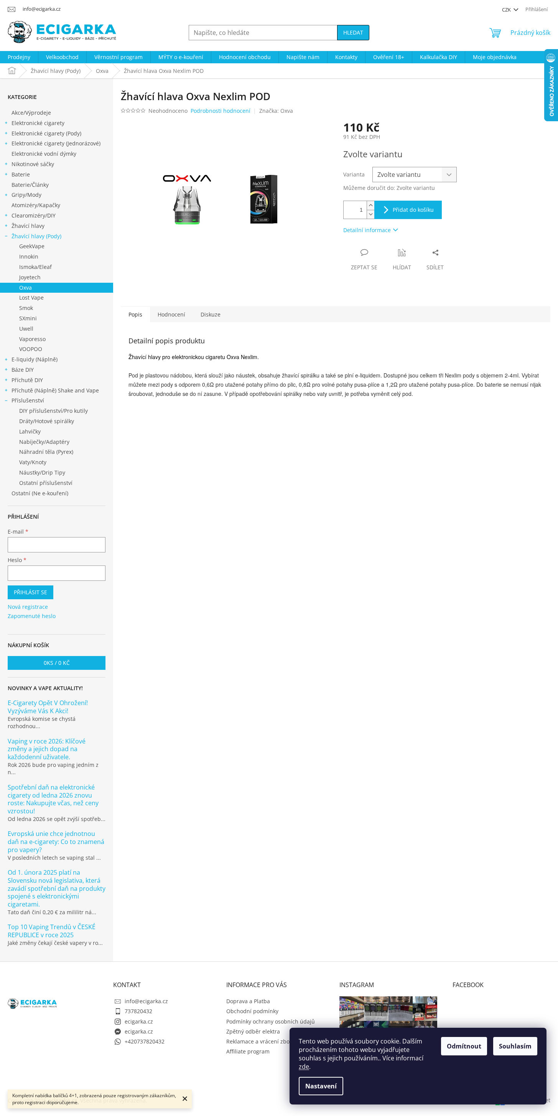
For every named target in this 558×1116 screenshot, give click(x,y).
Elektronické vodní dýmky (44, 153)
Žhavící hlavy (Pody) (36, 236)
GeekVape (31, 246)
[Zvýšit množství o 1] (370, 205)
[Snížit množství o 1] (370, 214)
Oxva (25, 287)
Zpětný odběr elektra (253, 1031)
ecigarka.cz (139, 1021)
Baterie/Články (30, 184)
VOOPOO (30, 349)
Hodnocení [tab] (171, 314)
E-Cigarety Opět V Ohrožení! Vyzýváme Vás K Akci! (48, 707)
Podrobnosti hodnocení (220, 110)
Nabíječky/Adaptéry (44, 441)
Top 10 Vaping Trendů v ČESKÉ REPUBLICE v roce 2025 (51, 931)
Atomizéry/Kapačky (36, 205)
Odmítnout (464, 1046)
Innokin (28, 256)
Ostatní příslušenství (45, 482)
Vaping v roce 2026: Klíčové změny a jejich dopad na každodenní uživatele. (47, 749)
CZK (507, 9)
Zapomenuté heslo (32, 616)
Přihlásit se (30, 592)
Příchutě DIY (27, 380)
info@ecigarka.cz (146, 1001)
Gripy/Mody (26, 194)
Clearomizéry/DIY (34, 215)
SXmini (28, 318)
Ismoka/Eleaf (35, 266)
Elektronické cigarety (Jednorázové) (56, 143)
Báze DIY (23, 369)
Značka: (276, 110)
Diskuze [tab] (211, 314)
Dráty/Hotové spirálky (46, 421)
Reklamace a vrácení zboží (260, 1041)
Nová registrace (28, 606)
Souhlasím (515, 1046)
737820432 (138, 1011)
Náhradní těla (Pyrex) (46, 451)
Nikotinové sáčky (33, 164)
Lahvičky (30, 431)
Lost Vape (31, 297)
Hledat (353, 32)
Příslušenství (28, 400)
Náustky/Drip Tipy (42, 472)
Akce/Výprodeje (31, 112)
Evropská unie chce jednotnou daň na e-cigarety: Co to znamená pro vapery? (56, 842)
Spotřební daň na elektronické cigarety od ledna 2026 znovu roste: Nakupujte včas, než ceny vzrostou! (53, 799)
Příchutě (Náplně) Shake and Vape (55, 390)
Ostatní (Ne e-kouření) (40, 493)
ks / (57, 662)
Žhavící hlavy (28, 225)
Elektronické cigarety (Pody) (46, 133)
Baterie (21, 174)
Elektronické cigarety (38, 123)
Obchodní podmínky (252, 1011)
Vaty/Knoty (32, 462)
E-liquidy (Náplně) (35, 359)
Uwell (26, 328)
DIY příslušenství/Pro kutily (53, 410)
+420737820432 (145, 1041)
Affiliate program (248, 1051)
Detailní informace (367, 230)
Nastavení (321, 1086)
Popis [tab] (135, 314)
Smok (26, 308)
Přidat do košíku (413, 209)
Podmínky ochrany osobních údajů (270, 1021)
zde (304, 1066)
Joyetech (30, 277)
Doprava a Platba (248, 1001)
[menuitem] (19, 57)
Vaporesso (32, 339)
